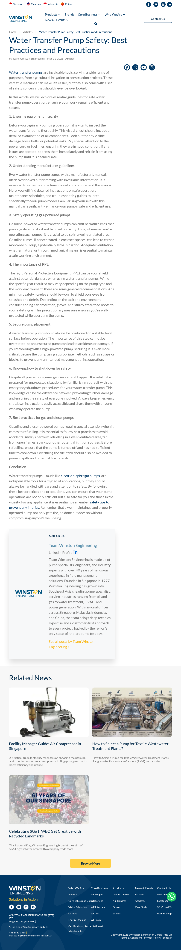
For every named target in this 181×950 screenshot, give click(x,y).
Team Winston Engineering (29, 58)
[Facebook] (127, 67)
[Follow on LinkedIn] (169, 4)
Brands (69, 14)
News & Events (55, 20)
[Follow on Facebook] (148, 4)
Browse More (90, 863)
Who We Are (113, 14)
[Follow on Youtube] (155, 4)
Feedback (167, 937)
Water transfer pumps (26, 72)
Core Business (88, 14)
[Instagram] (152, 67)
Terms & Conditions (131, 937)
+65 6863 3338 (17, 932)
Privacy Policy (152, 937)
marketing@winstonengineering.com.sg (30, 935)
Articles (70, 58)
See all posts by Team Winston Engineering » (72, 644)
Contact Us (158, 18)
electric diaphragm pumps (80, 476)
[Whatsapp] (135, 67)
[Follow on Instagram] (163, 4)
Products (51, 14)
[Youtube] (144, 67)
